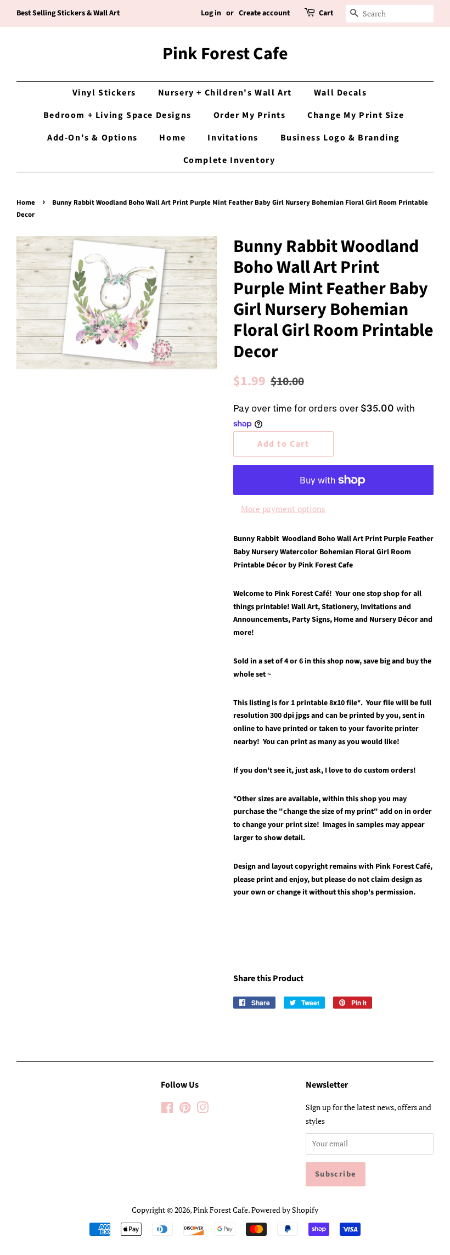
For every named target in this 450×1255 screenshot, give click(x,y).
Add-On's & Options (92, 138)
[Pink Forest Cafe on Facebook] (167, 1109)
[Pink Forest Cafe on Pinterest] (185, 1109)
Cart (326, 13)
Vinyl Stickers (104, 93)
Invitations (232, 138)
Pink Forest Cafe (225, 53)
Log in (211, 13)
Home (172, 138)
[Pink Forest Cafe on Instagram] (202, 1109)
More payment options (283, 508)
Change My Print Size (355, 115)
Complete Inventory (229, 160)
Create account (264, 13)
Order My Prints (249, 115)
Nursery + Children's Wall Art (225, 93)
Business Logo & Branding (340, 138)
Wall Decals (340, 93)
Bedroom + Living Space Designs (117, 115)
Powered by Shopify (284, 1210)
